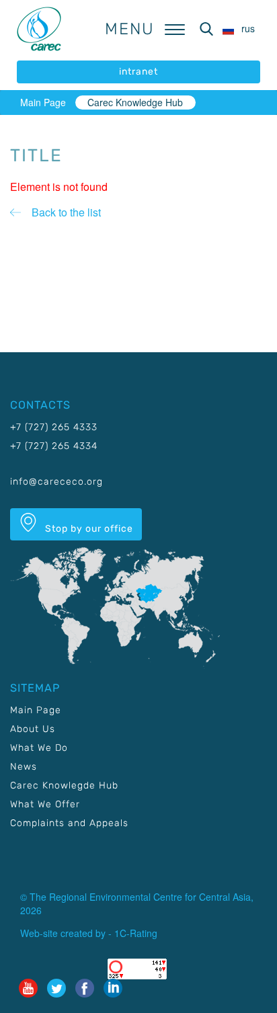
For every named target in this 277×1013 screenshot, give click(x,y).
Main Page (43, 102)
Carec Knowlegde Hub (64, 785)
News (23, 766)
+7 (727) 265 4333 (53, 427)
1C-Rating (135, 933)
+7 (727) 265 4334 (53, 446)
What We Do (39, 748)
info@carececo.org (56, 481)
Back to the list (66, 212)
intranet (138, 71)
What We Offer (45, 804)
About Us (32, 729)
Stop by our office (87, 528)
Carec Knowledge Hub (135, 102)
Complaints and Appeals (69, 823)
